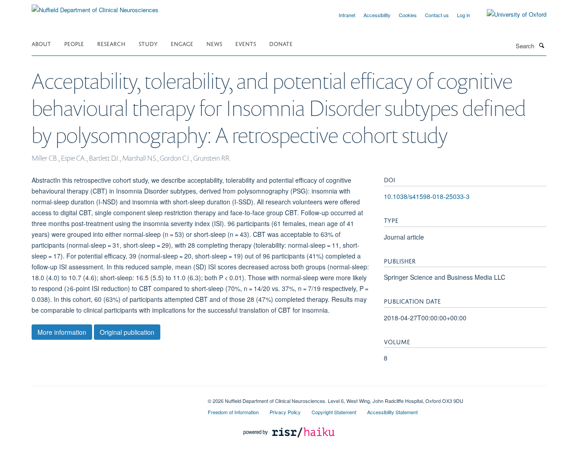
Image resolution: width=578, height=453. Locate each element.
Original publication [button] (127, 332)
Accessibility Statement (392, 412)
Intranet (347, 14)
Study (148, 43)
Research (111, 43)
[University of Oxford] (509, 14)
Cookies (408, 14)
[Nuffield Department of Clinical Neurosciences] (95, 6)
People (74, 43)
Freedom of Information (233, 412)
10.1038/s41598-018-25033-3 (427, 196)
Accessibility (377, 14)
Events (245, 43)
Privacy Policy (285, 412)
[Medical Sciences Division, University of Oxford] (113, 397)
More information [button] (61, 332)
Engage (182, 43)
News (214, 43)
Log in (463, 14)
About (41, 43)
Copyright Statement (334, 412)
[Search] (541, 45)
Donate (281, 43)
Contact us (437, 14)
